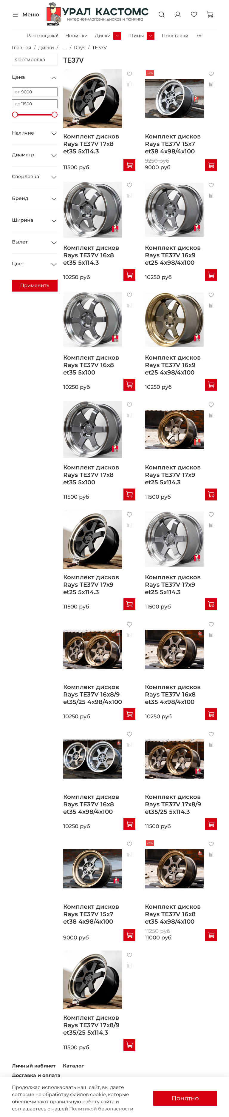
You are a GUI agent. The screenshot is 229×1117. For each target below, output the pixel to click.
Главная (21, 47)
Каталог (73, 1066)
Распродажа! (42, 35)
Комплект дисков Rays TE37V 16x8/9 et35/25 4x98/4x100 (92, 694)
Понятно (185, 1098)
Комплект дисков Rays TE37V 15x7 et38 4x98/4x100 (173, 144)
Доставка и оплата (36, 1075)
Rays (79, 47)
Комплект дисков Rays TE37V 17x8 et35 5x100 (91, 475)
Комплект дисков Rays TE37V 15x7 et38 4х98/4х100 (91, 914)
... (64, 47)
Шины (136, 35)
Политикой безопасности (101, 1109)
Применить (34, 285)
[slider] (14, 114)
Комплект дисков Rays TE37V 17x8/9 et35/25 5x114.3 (173, 804)
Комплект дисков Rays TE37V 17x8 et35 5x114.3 (91, 144)
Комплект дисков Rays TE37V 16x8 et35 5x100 (91, 365)
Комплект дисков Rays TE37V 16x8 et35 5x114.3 (91, 255)
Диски (103, 35)
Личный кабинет (34, 1066)
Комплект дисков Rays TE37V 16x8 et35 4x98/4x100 (173, 694)
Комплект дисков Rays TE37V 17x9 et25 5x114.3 (173, 475)
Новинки (76, 35)
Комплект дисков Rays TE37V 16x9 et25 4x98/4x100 (173, 255)
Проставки (175, 35)
